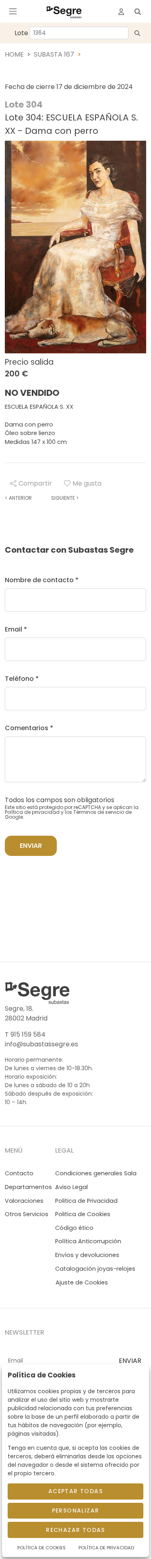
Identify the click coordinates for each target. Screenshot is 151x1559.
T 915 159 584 (25, 1034)
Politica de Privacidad (86, 1201)
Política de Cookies (41, 1547)
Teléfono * (22, 678)
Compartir (35, 483)
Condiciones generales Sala (96, 1173)
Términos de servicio (98, 812)
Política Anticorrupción (88, 1241)
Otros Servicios (26, 1214)
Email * (16, 629)
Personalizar (75, 1510)
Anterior (18, 497)
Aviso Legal (71, 1187)
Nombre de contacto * (42, 580)
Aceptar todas (75, 1491)
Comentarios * (29, 728)
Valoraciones (24, 1201)
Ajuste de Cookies (82, 1282)
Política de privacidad (32, 812)
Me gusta (86, 483)
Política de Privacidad (106, 1547)
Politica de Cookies (82, 1214)
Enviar (31, 845)
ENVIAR (130, 1360)
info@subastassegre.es (41, 1044)
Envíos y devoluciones (87, 1255)
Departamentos (28, 1187)
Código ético (74, 1228)
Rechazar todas (75, 1530)
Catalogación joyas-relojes (95, 1269)
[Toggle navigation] (13, 11)
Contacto (19, 1173)
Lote (21, 33)
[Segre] (64, 11)
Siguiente (65, 497)
